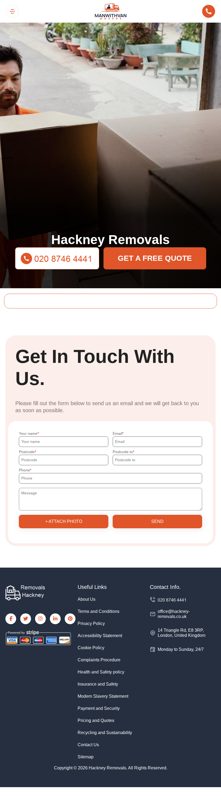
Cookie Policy (91, 647)
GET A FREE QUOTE (155, 258)
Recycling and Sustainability (105, 732)
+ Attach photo (63, 521)
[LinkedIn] (55, 618)
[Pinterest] (70, 618)
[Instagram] (40, 618)
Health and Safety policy (101, 672)
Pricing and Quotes (96, 720)
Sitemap (86, 757)
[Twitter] (25, 618)
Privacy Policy (91, 623)
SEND (157, 521)
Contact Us (88, 744)
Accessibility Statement (100, 635)
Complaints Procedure (99, 660)
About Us (86, 599)
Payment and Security (99, 708)
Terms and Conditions (98, 611)
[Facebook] (10, 618)
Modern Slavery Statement (103, 696)
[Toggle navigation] (12, 11)
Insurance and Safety (98, 684)
